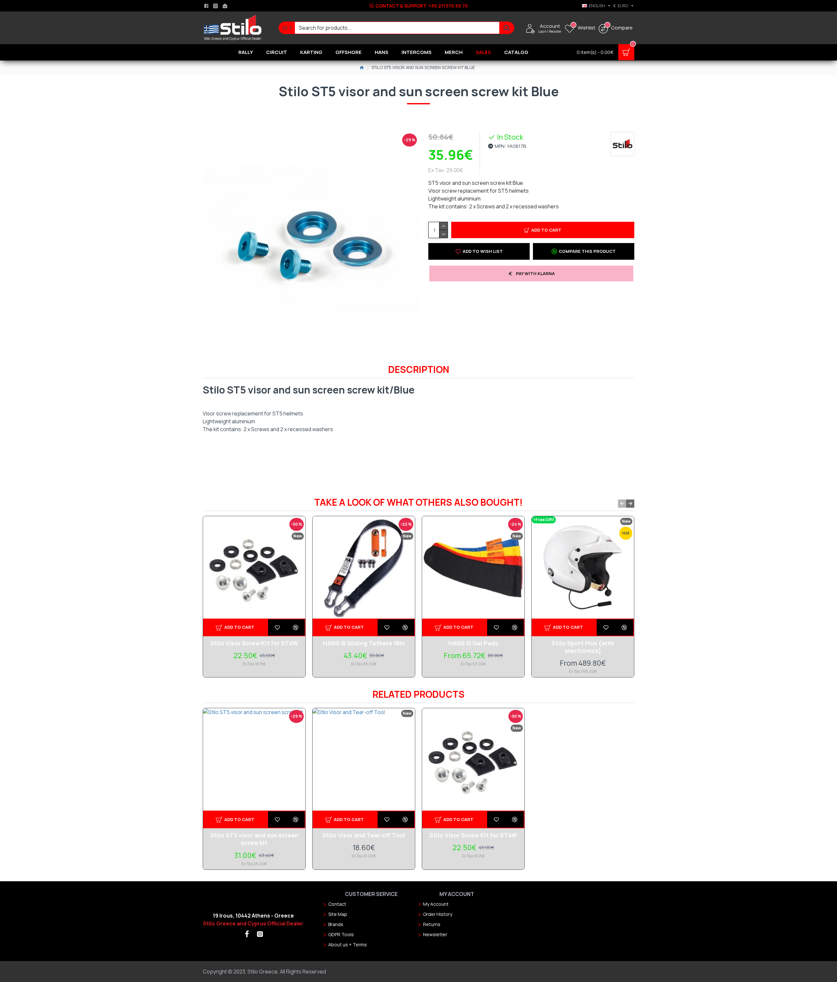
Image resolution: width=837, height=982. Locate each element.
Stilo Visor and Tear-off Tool (363, 835)
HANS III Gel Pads (473, 643)
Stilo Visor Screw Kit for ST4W (254, 643)
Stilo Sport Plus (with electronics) (583, 647)
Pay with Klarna (535, 273)
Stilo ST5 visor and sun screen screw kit (254, 839)
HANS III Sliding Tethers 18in (364, 643)
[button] (622, 504)
